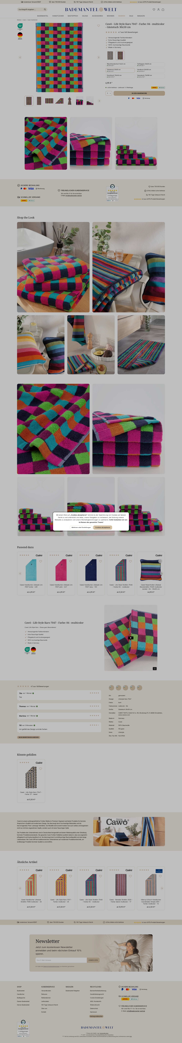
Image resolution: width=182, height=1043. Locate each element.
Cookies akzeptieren (102, 527)
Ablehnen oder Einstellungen (81, 527)
